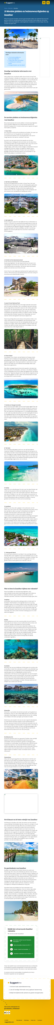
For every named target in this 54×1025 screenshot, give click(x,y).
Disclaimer (19, 1020)
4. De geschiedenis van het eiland (16, 65)
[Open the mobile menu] (43, 3)
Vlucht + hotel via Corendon (21, 949)
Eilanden (10, 8)
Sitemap (26, 1020)
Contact (39, 1020)
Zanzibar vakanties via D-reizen (22, 953)
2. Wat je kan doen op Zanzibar (15, 60)
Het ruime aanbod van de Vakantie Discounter (22, 940)
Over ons (33, 1020)
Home (5, 8)
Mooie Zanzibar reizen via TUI (22, 945)
